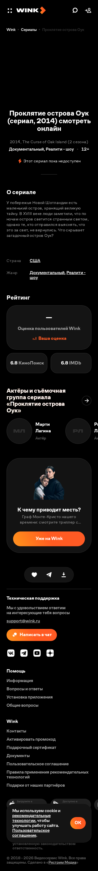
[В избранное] (34, 574)
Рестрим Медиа (62, 862)
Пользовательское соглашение (31, 833)
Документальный (47, 272)
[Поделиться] (49, 574)
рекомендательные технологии (31, 818)
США (35, 260)
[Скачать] (63, 574)
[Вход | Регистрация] (88, 10)
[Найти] (75, 10)
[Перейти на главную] (43, 10)
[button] (10, 10)
